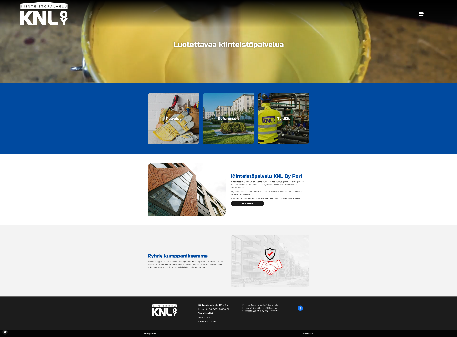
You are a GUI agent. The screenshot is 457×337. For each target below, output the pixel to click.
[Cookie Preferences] (5, 332)
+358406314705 (204, 317)
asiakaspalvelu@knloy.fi (208, 321)
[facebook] (300, 308)
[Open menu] (421, 14)
